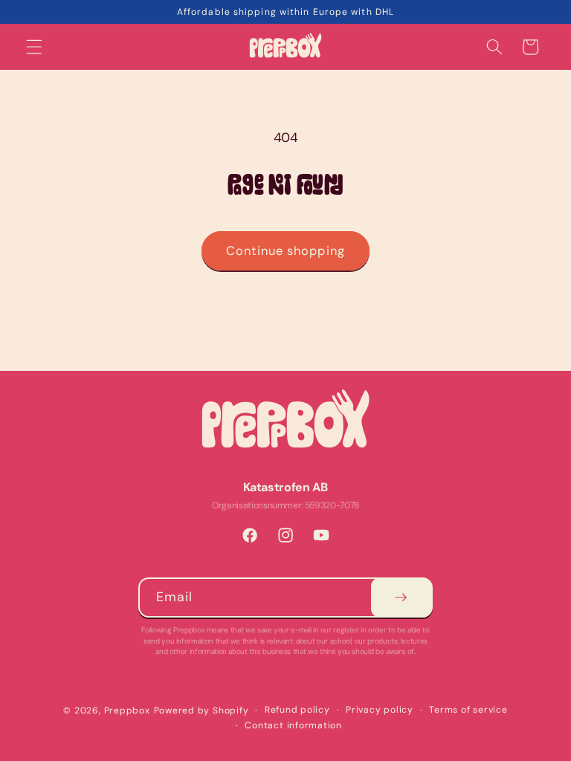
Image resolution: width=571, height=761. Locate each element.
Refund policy (297, 710)
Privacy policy (379, 710)
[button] (34, 47)
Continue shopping (285, 251)
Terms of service (468, 710)
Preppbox (127, 710)
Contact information (293, 725)
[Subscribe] (401, 597)
